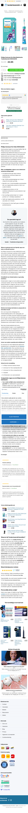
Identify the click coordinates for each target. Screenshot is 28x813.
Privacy (4, 731)
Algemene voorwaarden (8, 734)
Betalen (4, 709)
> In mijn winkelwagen (16, 70)
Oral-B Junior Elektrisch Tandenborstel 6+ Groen (4, 642)
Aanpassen (13, 421)
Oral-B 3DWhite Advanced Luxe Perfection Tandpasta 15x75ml (19, 620)
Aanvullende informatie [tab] (7, 140)
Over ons (4, 723)
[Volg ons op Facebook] (9, 800)
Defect (4, 715)
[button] (2, 5)
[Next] (25, 31)
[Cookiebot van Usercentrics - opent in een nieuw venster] (20, 389)
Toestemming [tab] (5, 393)
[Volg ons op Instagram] (11, 800)
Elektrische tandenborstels (15, 11)
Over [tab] (23, 393)
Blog (3, 729)
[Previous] (3, 31)
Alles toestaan (14, 416)
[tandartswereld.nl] (13, 5)
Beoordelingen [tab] (5, 143)
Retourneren (5, 712)
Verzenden (5, 707)
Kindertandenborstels (10, 12)
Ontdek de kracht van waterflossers (14, 690)
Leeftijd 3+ (20, 12)
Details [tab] (14, 393)
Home (5, 11)
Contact (4, 704)
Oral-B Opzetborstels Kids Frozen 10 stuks (5, 620)
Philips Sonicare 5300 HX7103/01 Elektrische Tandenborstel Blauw (18, 642)
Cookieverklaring (6, 737)
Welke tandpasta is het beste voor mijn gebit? (14, 666)
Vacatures (4, 726)
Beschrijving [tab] (4, 138)
